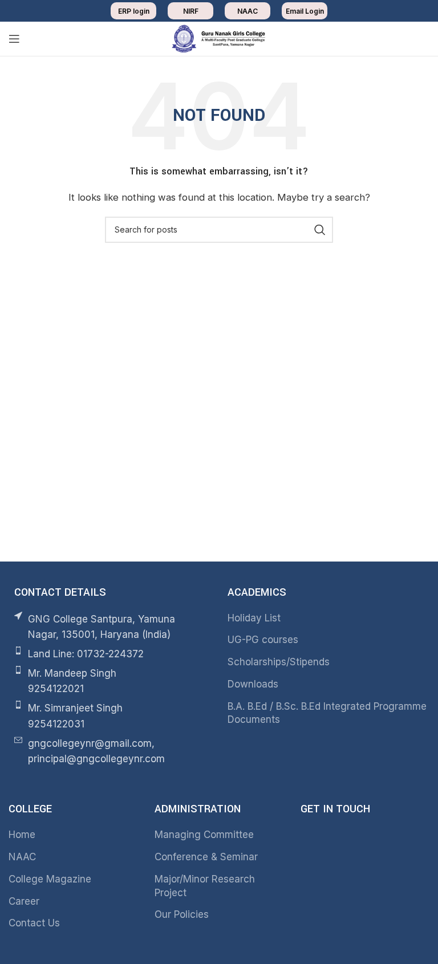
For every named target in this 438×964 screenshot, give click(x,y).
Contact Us (34, 923)
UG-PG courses (263, 639)
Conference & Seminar (206, 857)
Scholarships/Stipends (279, 662)
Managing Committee (204, 834)
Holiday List (254, 618)
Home (22, 834)
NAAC (22, 857)
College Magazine (50, 879)
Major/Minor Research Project (205, 885)
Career (24, 901)
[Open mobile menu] (14, 38)
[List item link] (109, 654)
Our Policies (182, 914)
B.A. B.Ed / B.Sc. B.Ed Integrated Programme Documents (327, 713)
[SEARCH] (320, 230)
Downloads (253, 684)
